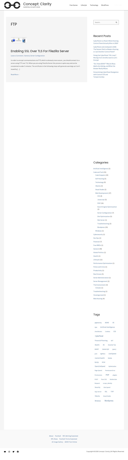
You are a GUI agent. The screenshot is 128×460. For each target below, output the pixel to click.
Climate (98, 288)
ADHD (107, 323)
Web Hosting (97, 299)
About (51, 436)
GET (112, 340)
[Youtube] (5, 452)
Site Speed (107, 387)
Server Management (100, 281)
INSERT (97, 349)
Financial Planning (101, 340)
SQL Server (101, 220)
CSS (98, 196)
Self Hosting (99, 179)
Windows (98, 231)
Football (58, 436)
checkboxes (98, 331)
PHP (98, 203)
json (96, 354)
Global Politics (98, 252)
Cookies (107, 331)
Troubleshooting (103, 224)
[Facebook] (18, 452)
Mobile (110, 358)
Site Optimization (103, 216)
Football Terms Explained (68, 439)
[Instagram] (9, 452)
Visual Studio (99, 189)
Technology (94, 5)
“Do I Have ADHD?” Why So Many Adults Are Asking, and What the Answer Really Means (104, 66)
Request (97, 383)
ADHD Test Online (71, 442)
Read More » (15, 74)
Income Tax (112, 345)
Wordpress (101, 227)
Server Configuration (37, 56)
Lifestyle (84, 5)
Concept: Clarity (37, 4)
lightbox (102, 354)
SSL (106, 392)
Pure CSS (104, 379)
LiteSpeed (112, 354)
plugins (115, 375)
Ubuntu (97, 186)
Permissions (98, 375)
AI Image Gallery (57, 442)
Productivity (97, 270)
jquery (114, 349)
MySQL (97, 362)
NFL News (54, 439)
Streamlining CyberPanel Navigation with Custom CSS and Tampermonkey (105, 74)
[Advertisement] (106, 118)
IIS (103, 345)
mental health (100, 358)
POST (96, 379)
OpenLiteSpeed (100, 366)
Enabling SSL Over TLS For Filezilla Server (40, 51)
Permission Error (110, 370)
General (27, 56)
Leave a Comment (17, 56)
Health (95, 256)
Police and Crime (99, 267)
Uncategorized (98, 295)
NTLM (103, 362)
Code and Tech (98, 172)
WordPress (105, 5)
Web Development (101, 193)
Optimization (112, 366)
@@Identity (98, 323)
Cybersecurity (98, 234)
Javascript (100, 200)
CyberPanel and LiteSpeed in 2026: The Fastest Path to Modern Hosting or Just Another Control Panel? (105, 49)
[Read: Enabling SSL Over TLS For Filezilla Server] (19, 40)
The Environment (99, 285)
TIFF (112, 392)
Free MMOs (97, 245)
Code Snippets (100, 175)
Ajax (96, 327)
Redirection (113, 379)
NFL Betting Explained (70, 436)
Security (97, 387)
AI (113, 322)
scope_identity (107, 383)
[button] (118, 5)
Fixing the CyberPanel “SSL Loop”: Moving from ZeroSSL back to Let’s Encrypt (105, 57)
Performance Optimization (102, 263)
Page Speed (98, 370)
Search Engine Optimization (107, 207)
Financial (96, 242)
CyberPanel (99, 336)
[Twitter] (13, 452)
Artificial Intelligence (100, 169)
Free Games (74, 5)
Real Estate (97, 274)
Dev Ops (96, 238)
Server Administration (100, 278)
